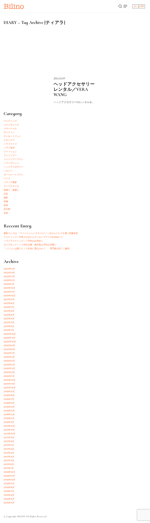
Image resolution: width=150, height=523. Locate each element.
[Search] (120, 6)
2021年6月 (9, 311)
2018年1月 (9, 422)
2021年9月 (9, 299)
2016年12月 (9, 472)
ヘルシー (8, 170)
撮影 (6, 197)
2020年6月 (9, 357)
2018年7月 (9, 399)
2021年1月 (9, 330)
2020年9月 (9, 345)
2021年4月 (9, 318)
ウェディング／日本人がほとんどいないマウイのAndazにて (33, 237)
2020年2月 (9, 372)
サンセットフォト (12, 136)
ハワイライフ (10, 144)
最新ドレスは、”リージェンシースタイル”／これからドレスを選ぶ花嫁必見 (41, 233)
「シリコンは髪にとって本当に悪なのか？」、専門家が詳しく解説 (37, 248)
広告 (6, 193)
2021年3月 (9, 322)
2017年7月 (9, 445)
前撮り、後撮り (11, 190)
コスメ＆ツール (11, 124)
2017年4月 (9, 456)
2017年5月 (9, 453)
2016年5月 (9, 499)
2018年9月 (9, 391)
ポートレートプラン (13, 174)
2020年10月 (10, 341)
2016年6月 (9, 495)
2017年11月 (9, 430)
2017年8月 (9, 441)
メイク (7, 178)
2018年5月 (9, 407)
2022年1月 (9, 284)
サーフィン (9, 132)
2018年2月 (9, 418)
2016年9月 (9, 483)
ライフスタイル (11, 186)
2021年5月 (9, 315)
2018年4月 (9, 410)
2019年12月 (9, 380)
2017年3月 (9, 460)
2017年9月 (9, 437)
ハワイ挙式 (9, 147)
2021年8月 (9, 303)
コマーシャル (10, 128)
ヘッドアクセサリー (13, 167)
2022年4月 (9, 272)
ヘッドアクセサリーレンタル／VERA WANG (74, 89)
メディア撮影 (10, 182)
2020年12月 (10, 334)
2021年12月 (9, 288)
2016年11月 (9, 476)
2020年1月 (9, 376)
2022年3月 (9, 276)
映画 (6, 205)
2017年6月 (9, 449)
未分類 (7, 209)
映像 (6, 201)
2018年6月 (9, 403)
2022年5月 (9, 269)
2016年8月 (9, 487)
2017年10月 (9, 433)
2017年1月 (9, 468)
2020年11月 (9, 338)
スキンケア (9, 140)
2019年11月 (9, 384)
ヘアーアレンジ (11, 163)
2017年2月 (9, 464)
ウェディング (10, 121)
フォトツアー (10, 155)
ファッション (10, 151)
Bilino (14, 6)
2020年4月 (9, 364)
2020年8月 (9, 349)
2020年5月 (9, 361)
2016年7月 (9, 491)
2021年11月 (9, 292)
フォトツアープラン (13, 159)
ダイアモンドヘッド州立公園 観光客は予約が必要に (30, 244)
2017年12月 (9, 426)
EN (142, 6)
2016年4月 (9, 502)
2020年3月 (9, 368)
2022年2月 (9, 280)
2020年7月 (9, 353)
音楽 (6, 213)
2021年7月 (9, 307)
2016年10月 (9, 479)
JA (135, 6)
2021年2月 (9, 326)
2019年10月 (10, 387)
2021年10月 (9, 295)
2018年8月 (9, 395)
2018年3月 (9, 414)
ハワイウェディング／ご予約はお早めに (23, 241)
